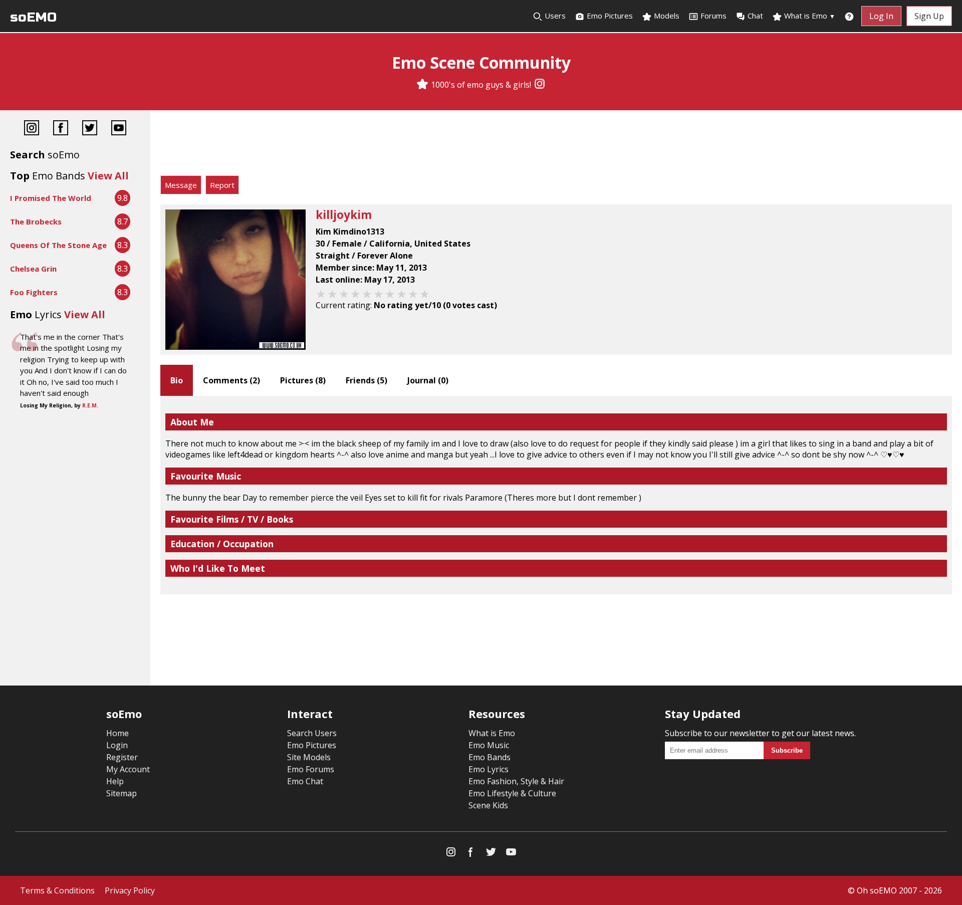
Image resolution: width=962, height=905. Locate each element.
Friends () (366, 380)
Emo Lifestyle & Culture (512, 793)
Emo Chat (305, 781)
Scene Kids (488, 805)
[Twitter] (89, 129)
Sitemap (121, 793)
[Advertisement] (556, 145)
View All (108, 175)
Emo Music (488, 745)
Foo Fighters (34, 292)
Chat (755, 16)
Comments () (231, 380)
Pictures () (303, 380)
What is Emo (808, 16)
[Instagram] (539, 84)
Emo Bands (489, 757)
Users (554, 16)
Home (117, 733)
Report (222, 185)
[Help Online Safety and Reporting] (849, 16)
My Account (128, 769)
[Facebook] (60, 129)
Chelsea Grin (33, 269)
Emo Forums (310, 769)
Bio (176, 380)
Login (117, 745)
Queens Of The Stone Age (58, 245)
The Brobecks (36, 221)
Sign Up (929, 16)
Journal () (427, 380)
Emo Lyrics (488, 769)
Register (122, 757)
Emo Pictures (609, 16)
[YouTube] (118, 129)
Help (115, 781)
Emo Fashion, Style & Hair (516, 781)
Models (665, 16)
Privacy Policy (130, 890)
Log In (881, 16)
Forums (713, 16)
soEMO (33, 17)
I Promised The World (50, 198)
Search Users (312, 733)
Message (181, 185)
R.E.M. (90, 405)
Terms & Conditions (57, 890)
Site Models (309, 757)
